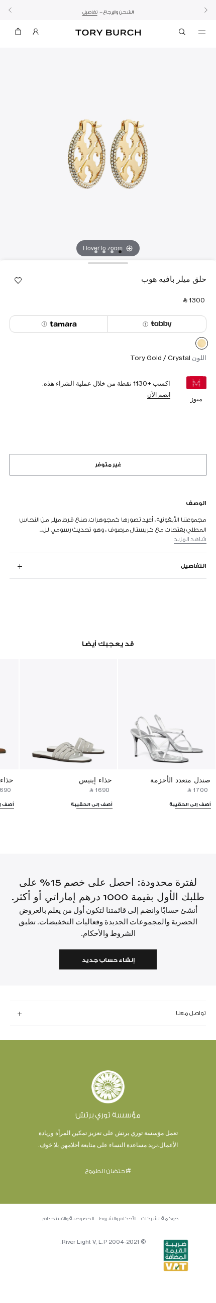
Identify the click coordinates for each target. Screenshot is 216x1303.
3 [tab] (103, 251)
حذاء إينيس (95, 779)
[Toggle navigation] (202, 31)
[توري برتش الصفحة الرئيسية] (108, 33)
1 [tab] (120, 251)
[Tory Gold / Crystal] (201, 345)
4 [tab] (95, 251)
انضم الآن (158, 394)
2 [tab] (112, 251)
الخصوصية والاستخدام (68, 1219)
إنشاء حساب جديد (108, 960)
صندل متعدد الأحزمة (180, 779)
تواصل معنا (191, 1013)
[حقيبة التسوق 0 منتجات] (18, 34)
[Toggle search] (183, 34)
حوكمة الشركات (159, 1219)
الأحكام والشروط (117, 1219)
